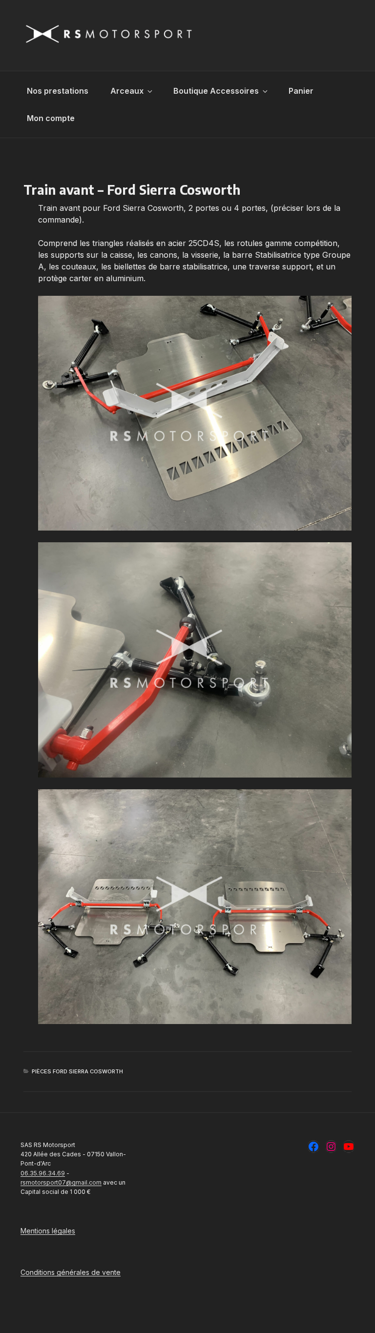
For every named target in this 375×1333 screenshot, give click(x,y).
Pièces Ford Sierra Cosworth (77, 1071)
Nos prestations (57, 91)
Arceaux (127, 91)
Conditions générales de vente (71, 1272)
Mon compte (51, 118)
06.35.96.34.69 (43, 1173)
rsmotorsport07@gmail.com (61, 1182)
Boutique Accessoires (216, 91)
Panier (301, 91)
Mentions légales (48, 1231)
